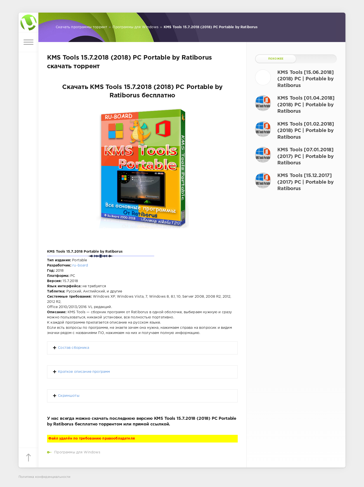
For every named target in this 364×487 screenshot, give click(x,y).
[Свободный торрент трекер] (28, 22)
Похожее (275, 59)
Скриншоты (68, 395)
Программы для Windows (77, 452)
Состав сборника (73, 347)
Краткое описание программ (84, 371)
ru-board (80, 265)
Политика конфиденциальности (45, 477)
